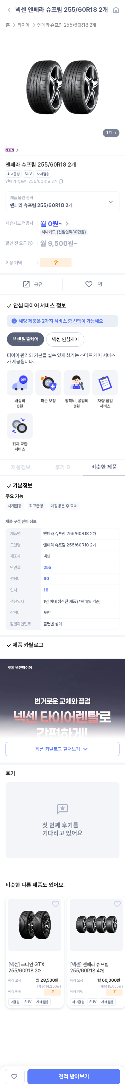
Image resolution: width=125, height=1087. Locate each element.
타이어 (23, 25)
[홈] (116, 9)
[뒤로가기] (9, 9)
